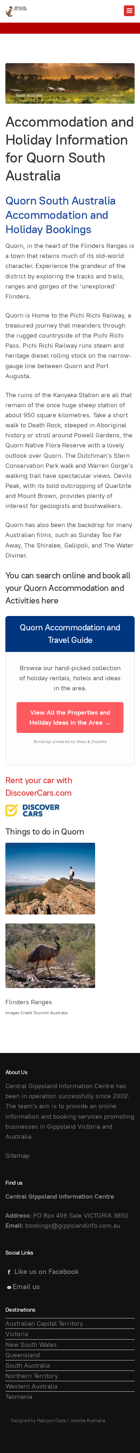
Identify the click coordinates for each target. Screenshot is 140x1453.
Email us (26, 1286)
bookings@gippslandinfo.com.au (72, 1225)
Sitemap (17, 1155)
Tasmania (18, 1396)
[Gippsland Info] (16, 11)
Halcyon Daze (51, 1420)
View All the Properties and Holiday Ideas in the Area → (70, 717)
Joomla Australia (87, 1420)
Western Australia (31, 1386)
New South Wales (31, 1344)
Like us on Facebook (46, 1271)
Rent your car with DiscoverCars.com (38, 786)
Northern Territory (31, 1376)
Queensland (22, 1355)
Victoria (16, 1334)
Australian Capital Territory (44, 1323)
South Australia (27, 1365)
